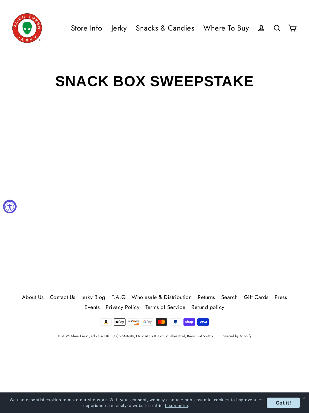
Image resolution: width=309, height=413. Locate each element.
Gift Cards (256, 297)
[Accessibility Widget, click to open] (10, 206)
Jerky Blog (93, 297)
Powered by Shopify (236, 335)
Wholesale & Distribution (162, 297)
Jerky (119, 28)
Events (92, 307)
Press (281, 297)
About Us (33, 297)
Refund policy (208, 307)
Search (229, 297)
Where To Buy (226, 28)
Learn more (176, 405)
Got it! (283, 403)
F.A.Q (118, 297)
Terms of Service (165, 307)
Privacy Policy (122, 307)
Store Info (86, 28)
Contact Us (62, 297)
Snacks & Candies (165, 28)
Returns (206, 297)
